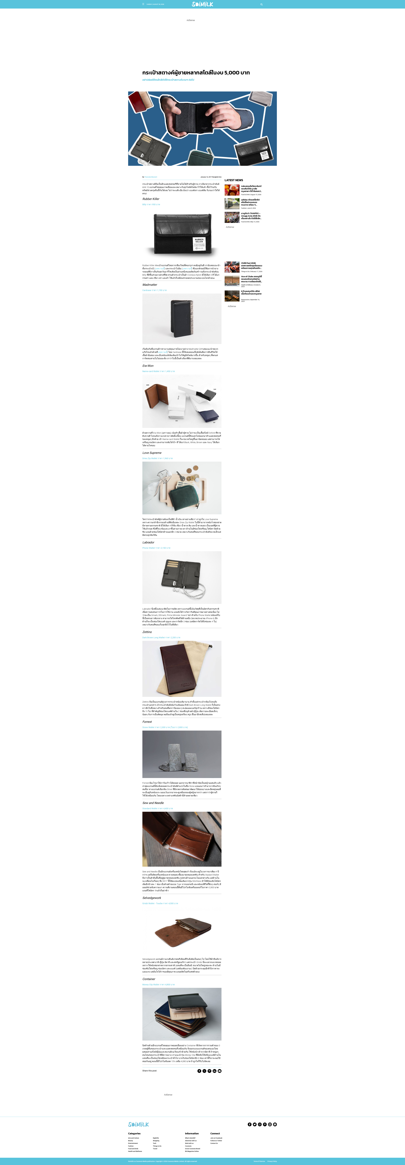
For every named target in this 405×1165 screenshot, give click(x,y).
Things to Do (157, 1146)
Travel (155, 1149)
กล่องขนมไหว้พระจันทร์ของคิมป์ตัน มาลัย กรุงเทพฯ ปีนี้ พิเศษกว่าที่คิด (251, 190)
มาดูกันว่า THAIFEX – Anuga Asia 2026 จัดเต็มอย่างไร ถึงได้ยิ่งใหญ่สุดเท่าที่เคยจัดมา (251, 217)
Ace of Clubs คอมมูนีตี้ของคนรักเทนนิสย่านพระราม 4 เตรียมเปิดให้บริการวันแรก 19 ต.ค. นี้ (251, 280)
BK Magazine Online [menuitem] (192, 1151)
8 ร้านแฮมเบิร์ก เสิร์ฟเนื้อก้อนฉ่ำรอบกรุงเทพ (251, 292)
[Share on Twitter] (204, 1071)
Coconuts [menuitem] (188, 1146)
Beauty (130, 1140)
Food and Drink (133, 1149)
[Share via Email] (219, 1071)
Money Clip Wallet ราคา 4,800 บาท (158, 984)
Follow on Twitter (216, 1140)
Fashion (131, 1146)
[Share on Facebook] (199, 1071)
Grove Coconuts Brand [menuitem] (192, 1149)
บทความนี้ (159, 268)
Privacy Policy (272, 1161)
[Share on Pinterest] (209, 1071)
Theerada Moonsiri (150, 177)
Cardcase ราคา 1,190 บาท (154, 290)
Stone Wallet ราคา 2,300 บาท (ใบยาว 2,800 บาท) (165, 727)
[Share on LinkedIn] (214, 1071)
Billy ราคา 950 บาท (151, 204)
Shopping (156, 1140)
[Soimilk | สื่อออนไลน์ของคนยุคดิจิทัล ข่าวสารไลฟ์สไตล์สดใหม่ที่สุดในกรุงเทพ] (202, 4)
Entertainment (133, 1143)
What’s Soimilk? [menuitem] (190, 1138)
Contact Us (214, 1143)
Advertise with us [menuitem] (191, 1140)
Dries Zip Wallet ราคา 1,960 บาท (157, 458)
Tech (154, 1143)
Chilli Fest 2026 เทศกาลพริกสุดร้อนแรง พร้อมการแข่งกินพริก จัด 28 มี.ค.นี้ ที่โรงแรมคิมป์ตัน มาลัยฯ (251, 268)
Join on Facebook (216, 1138)
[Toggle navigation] (143, 4)
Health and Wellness (135, 1151)
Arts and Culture (133, 1138)
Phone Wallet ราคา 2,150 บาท (156, 548)
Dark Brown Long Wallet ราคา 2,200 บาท (161, 637)
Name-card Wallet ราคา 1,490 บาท (158, 371)
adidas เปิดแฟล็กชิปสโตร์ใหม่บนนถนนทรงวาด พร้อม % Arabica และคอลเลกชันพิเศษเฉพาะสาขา (251, 204)
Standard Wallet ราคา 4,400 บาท (157, 808)
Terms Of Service (259, 1161)
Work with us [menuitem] (189, 1143)
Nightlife (156, 1138)
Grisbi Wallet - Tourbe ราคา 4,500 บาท (160, 903)
